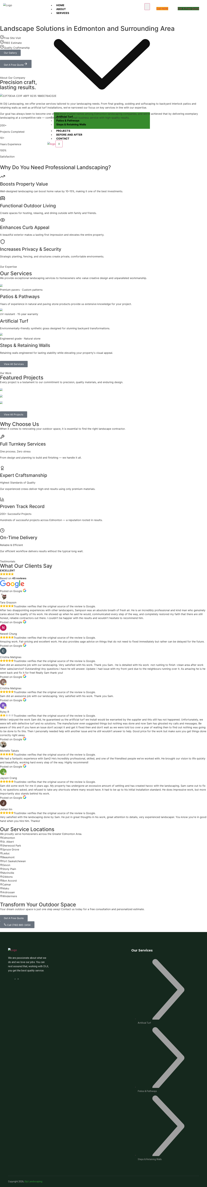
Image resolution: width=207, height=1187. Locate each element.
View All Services (14, 364)
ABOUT (61, 9)
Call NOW (162, 8)
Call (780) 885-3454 (18, 925)
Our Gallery (10, 52)
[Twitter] (19, 978)
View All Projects (13, 414)
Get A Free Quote (188, 8)
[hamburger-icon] (147, 6)
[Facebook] (15, 978)
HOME (60, 5)
